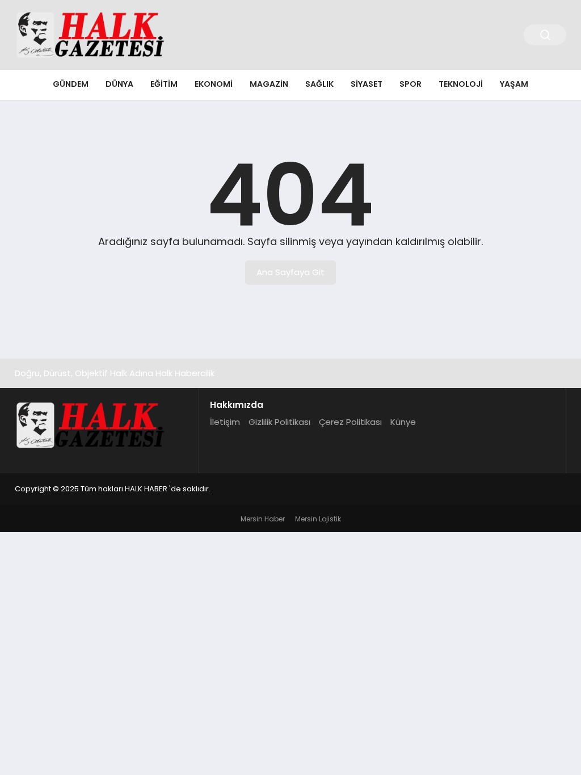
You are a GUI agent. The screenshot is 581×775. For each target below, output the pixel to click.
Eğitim (164, 84)
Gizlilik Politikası (279, 422)
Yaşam (514, 84)
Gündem (71, 84)
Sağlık (319, 84)
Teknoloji (461, 84)
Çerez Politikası (350, 422)
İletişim (225, 422)
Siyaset (366, 84)
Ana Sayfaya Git (290, 272)
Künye (403, 422)
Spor (410, 84)
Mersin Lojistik (318, 519)
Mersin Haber (263, 519)
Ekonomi (214, 84)
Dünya (119, 84)
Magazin (269, 84)
